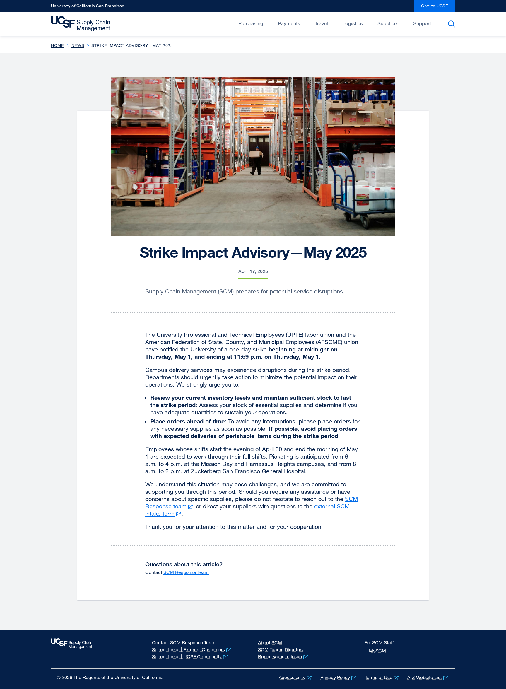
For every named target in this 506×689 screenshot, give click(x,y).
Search (452, 24)
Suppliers (388, 23)
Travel (321, 23)
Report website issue (283, 656)
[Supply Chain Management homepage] (91, 23)
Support (422, 23)
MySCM (377, 651)
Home (57, 45)
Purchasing (250, 23)
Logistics (353, 23)
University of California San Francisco (87, 7)
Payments (289, 23)
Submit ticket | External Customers (192, 649)
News (77, 45)
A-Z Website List (428, 677)
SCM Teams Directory (281, 649)
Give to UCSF (438, 7)
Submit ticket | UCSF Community (190, 656)
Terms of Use (382, 677)
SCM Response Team (186, 572)
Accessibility (296, 677)
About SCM (270, 642)
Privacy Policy (338, 677)
